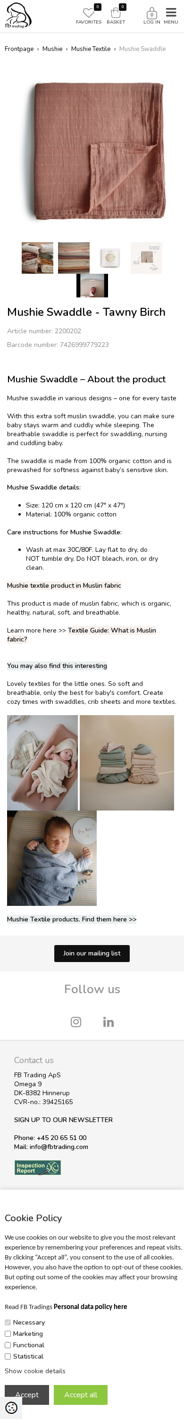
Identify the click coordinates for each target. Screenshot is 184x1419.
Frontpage (19, 49)
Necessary (29, 1322)
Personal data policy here (90, 1307)
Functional (28, 1345)
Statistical (28, 1356)
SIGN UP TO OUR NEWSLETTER (63, 1119)
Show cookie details (35, 1371)
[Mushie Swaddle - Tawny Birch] (92, 151)
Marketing (28, 1333)
